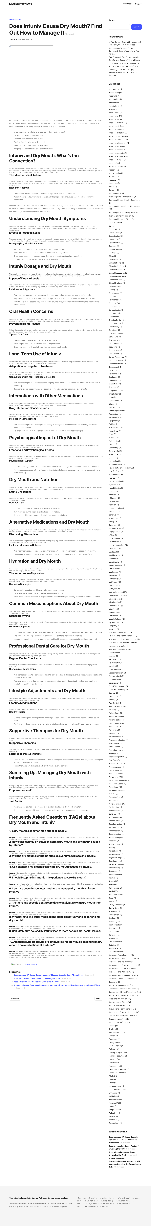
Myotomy (112, 629)
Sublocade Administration (119, 955)
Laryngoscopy (114, 532)
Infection (112, 495)
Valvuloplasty (114, 1099)
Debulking (113, 347)
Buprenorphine (115, 193)
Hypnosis (112, 478)
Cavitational (114, 239)
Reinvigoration (115, 861)
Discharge (113, 377)
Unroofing (113, 1093)
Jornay (111, 521)
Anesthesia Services (117, 156)
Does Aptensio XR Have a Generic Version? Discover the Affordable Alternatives (54, 975)
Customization (115, 333)
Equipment (113, 421)
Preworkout (113, 777)
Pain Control (114, 703)
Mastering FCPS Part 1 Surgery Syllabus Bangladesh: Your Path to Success (123, 72)
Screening (113, 921)
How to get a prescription (119, 468)
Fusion (111, 444)
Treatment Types (116, 1073)
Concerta (112, 303)
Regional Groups (115, 857)
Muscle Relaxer (115, 619)
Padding (112, 700)
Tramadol (113, 1059)
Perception (113, 730)
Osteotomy (113, 679)
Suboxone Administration (119, 985)
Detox (111, 370)
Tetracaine (113, 1039)
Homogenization (115, 464)
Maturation (113, 569)
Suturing (112, 1026)
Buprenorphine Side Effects (120, 219)
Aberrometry (114, 89)
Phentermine (114, 743)
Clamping (113, 246)
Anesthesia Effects (116, 126)
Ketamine (112, 525)
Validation (113, 1096)
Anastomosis (114, 113)
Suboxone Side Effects (118, 1002)
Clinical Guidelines (116, 266)
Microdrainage (115, 599)
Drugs (111, 397)
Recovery (113, 841)
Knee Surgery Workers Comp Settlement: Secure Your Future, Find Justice (124, 51)
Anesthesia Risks (116, 146)
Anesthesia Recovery (117, 143)
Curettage (113, 330)
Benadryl (112, 190)
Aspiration (113, 180)
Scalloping (113, 911)
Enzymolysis (114, 417)
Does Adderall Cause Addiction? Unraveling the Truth (42, 982)
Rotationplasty (115, 894)
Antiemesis (113, 163)
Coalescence (114, 293)
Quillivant (112, 814)
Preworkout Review (117, 780)
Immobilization (115, 488)
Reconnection (114, 831)
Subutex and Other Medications (122, 1012)
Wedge (112, 1106)
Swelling (112, 1029)
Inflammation (114, 501)
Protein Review (115, 804)
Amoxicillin (113, 106)
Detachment (114, 367)
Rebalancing (114, 817)
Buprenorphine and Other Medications (124, 206)
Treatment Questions (117, 1069)
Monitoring (113, 612)
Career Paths (114, 233)
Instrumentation (115, 508)
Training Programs (116, 1052)
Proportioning (114, 797)
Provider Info (114, 807)
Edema (111, 404)
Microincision (114, 602)
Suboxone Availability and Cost (121, 995)
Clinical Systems (115, 283)
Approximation (115, 173)
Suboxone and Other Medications (123, 992)
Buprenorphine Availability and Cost (123, 212)
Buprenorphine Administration (121, 197)
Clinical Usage (114, 286)
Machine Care (114, 555)
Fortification (114, 441)
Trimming (112, 1079)
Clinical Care (114, 259)
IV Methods (113, 518)
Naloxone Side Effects (118, 649)
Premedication (115, 773)
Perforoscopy (114, 737)
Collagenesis (114, 300)
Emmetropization (116, 411)
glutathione (113, 454)
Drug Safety (114, 394)
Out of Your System (117, 686)
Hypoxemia (113, 485)
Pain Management (116, 706)
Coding (112, 296)
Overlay (112, 693)
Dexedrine (113, 374)
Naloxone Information (117, 646)
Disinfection (114, 380)
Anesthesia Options (117, 139)
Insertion (112, 505)
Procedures (113, 787)
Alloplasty (113, 103)
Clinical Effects (115, 263)
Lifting (111, 535)
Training (112, 1049)
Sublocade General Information (122, 978)
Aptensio (112, 176)
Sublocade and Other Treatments (122, 968)
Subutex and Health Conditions (122, 1009)
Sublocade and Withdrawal (120, 972)
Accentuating (114, 92)
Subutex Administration (118, 1005)
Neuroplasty (114, 663)
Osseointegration (116, 673)
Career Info (113, 229)
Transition (113, 1062)
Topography (114, 1042)
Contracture (114, 313)
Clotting (112, 290)
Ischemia (112, 515)
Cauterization (114, 236)
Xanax (111, 1116)
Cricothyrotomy (115, 323)
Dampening (113, 337)
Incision (112, 491)
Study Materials (115, 952)
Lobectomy (113, 548)
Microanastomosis (116, 595)
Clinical (112, 256)
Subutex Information (117, 1019)
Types (111, 1083)
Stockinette (113, 948)
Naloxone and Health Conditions (122, 636)
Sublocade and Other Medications (123, 965)
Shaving (112, 938)
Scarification (114, 915)
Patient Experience (116, 716)
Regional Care (114, 854)
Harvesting (113, 461)
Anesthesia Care (115, 119)
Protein (112, 800)
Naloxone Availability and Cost (121, 642)
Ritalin (111, 891)
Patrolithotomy (115, 723)
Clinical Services (115, 280)
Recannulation (114, 821)
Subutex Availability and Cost (121, 1015)
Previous (15, 998)
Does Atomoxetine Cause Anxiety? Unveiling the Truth (42, 978)
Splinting (112, 945)
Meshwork (113, 575)
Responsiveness (115, 874)
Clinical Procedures (117, 273)
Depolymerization (116, 360)
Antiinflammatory (116, 166)
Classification (114, 249)
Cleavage (112, 253)
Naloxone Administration (119, 632)
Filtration (112, 437)
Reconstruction (115, 834)
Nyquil (111, 666)
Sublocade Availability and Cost (122, 975)
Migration (113, 609)
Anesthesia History (116, 133)
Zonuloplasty (114, 1123)
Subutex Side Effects (117, 1022)
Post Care (113, 760)
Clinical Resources (116, 276)
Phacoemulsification (117, 740)
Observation (114, 669)
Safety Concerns (116, 905)
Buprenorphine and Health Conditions (124, 200)
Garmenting (113, 448)
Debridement (114, 343)
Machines (113, 558)
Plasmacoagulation (116, 757)
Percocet (112, 733)
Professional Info (115, 790)
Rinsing (112, 884)
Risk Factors (114, 888)
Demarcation (114, 353)
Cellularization (114, 243)
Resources (113, 871)
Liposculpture (114, 538)
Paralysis (112, 710)
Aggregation (114, 99)
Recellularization (115, 824)
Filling (111, 434)
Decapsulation (115, 350)
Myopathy (113, 626)
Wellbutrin (113, 1113)
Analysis (112, 109)
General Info (114, 451)
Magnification (114, 562)
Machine (112, 552)
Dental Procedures (116, 357)
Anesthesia (113, 116)
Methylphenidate (116, 592)
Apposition (113, 170)
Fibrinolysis (113, 431)
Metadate (113, 579)
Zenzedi (112, 1120)
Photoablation (114, 747)
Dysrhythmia (114, 400)
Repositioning (114, 868)
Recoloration (114, 827)
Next (98, 998)
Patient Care (114, 713)
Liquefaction (114, 542)
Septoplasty (114, 928)
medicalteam (16, 39)
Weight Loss (114, 1109)
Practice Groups (115, 763)
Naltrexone (113, 652)
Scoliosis (112, 918)
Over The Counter (116, 690)
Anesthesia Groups (116, 129)
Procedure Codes (116, 784)
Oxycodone (113, 696)
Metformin (113, 582)
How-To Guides (115, 471)
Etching (112, 424)
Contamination (115, 310)
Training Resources (117, 1056)
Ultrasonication (115, 1086)
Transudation (114, 1066)
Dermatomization (116, 364)
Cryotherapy (114, 327)
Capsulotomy (114, 222)
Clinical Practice (115, 269)
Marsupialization (115, 565)
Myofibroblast (114, 622)
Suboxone (113, 982)
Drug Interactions (116, 390)
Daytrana (112, 340)
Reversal (112, 881)
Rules (111, 898)
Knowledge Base (116, 528)
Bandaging (113, 183)
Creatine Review (115, 320)
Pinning (112, 753)
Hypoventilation (115, 481)
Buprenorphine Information (120, 216)
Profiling (112, 794)
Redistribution (114, 844)
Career (111, 226)
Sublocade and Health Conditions (123, 958)
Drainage (112, 387)
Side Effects (114, 942)
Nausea (112, 656)
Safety (111, 901)
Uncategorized (15, 20)
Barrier (111, 187)
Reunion (112, 878)
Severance (113, 935)
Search (112, 20)
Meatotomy (113, 572)
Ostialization (114, 683)
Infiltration (113, 498)
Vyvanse (112, 1103)
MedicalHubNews (20, 3)
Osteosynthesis (115, 676)
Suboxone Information (118, 999)
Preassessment (115, 767)
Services (112, 931)
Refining (112, 847)
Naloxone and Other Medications (122, 639)
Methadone (113, 585)
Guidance (113, 458)
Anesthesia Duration (117, 123)
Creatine (112, 316)
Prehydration (114, 770)
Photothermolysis (116, 750)
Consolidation (114, 306)
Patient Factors (115, 720)
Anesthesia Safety (116, 153)
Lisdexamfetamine (116, 545)
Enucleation (113, 414)
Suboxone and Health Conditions (122, 989)
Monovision (113, 616)
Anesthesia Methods (117, 136)
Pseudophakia (114, 810)
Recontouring (114, 837)
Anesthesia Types (116, 160)
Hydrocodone (114, 474)
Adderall (112, 96)
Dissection (113, 384)
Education (113, 407)
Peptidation (113, 726)
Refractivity (113, 851)
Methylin (112, 589)
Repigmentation (115, 864)
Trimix (111, 1076)
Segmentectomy (115, 925)
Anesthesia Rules (116, 149)
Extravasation (114, 427)
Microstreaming (115, 605)
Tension (112, 1036)
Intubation (113, 511)
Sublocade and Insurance (119, 962)
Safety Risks (114, 908)
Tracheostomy (115, 1046)
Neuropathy (114, 659)
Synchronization (115, 1032)
